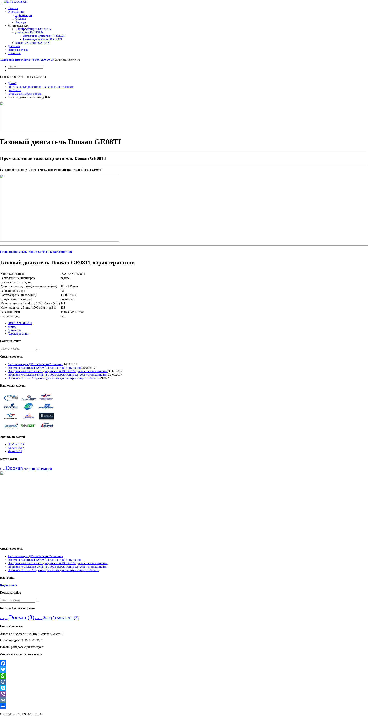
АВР (26, 469)
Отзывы (20, 18)
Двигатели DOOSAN (29, 32)
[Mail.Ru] (184, 682)
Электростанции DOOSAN (33, 29)
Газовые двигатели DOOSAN (42, 39)
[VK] (184, 700)
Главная (13, 8)
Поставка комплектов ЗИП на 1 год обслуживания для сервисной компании (58, 374)
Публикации (23, 15)
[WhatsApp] (184, 676)
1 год (2, 469)
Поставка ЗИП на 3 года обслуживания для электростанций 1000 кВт (53, 378)
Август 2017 (16, 447)
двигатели (14, 90)
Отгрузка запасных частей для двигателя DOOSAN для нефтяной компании (58, 371)
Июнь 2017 (15, 451)
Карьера (20, 22)
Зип (32, 468)
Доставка (14, 46)
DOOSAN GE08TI (20, 323)
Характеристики (18, 333)
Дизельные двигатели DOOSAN (44, 35)
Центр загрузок (18, 49)
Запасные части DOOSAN (32, 42)
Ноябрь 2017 (16, 444)
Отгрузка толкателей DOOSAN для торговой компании (44, 367)
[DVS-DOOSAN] (15, 1)
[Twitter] (184, 669)
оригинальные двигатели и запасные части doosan (41, 86)
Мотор (12, 326)
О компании (16, 11)
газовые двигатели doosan (25, 93)
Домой (12, 83)
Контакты (14, 53)
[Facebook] (184, 663)
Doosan (14, 468)
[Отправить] (184, 706)
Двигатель (14, 330)
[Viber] (184, 694)
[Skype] (184, 688)
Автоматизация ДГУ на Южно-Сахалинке (35, 364)
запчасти (44, 468)
